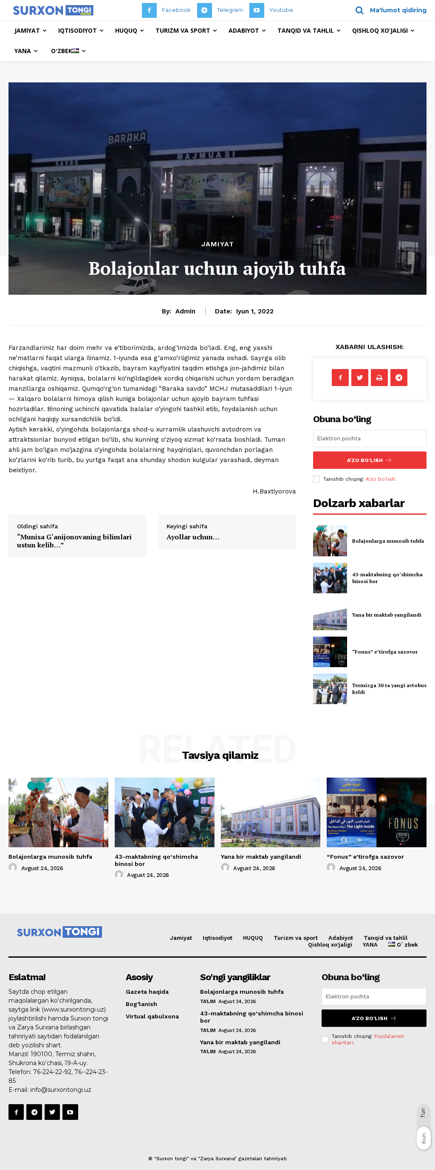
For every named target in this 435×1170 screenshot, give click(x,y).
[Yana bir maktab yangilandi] (330, 615)
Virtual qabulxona (152, 1016)
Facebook (176, 9)
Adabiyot (340, 938)
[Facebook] (149, 10)
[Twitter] (359, 377)
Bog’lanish (141, 1004)
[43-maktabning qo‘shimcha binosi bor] (330, 578)
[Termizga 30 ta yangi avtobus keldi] (330, 689)
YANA (370, 945)
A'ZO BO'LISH (365, 460)
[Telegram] (204, 10)
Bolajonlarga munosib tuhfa (388, 541)
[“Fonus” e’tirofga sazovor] (330, 652)
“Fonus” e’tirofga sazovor (385, 651)
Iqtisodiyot (217, 938)
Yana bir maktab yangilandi (386, 615)
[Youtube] (256, 10)
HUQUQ (253, 938)
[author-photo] (14, 867)
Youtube (281, 9)
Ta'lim (208, 1001)
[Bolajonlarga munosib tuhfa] (330, 540)
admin (185, 311)
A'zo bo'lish (380, 479)
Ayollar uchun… (193, 536)
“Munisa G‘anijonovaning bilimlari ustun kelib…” (74, 541)
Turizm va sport (296, 938)
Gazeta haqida (147, 991)
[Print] (379, 377)
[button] (388, 10)
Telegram (230, 9)
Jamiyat (217, 244)
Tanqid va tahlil (385, 938)
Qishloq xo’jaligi (330, 945)
